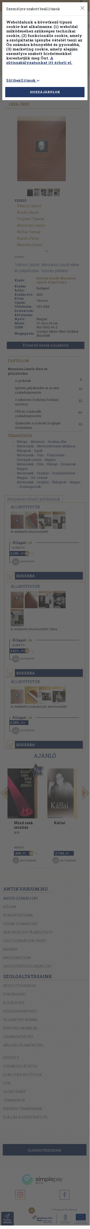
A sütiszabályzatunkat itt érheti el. (39, 60)
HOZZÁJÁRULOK (45, 92)
